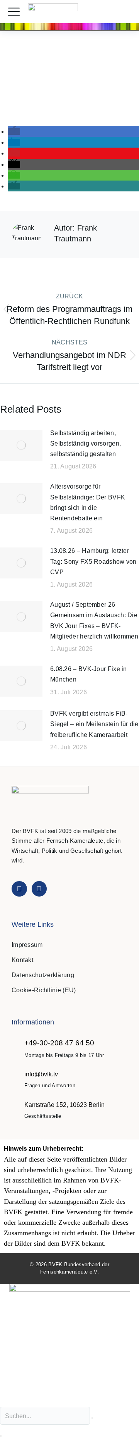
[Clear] (92, 1418)
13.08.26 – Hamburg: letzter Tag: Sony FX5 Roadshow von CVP (93, 561)
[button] (125, 11)
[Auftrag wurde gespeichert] (21, 445)
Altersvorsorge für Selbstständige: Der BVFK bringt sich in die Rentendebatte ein (87, 502)
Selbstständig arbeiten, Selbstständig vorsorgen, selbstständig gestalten (85, 443)
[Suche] (1, 1436)
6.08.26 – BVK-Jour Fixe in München (88, 674)
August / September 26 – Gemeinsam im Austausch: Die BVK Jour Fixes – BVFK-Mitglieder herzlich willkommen (94, 620)
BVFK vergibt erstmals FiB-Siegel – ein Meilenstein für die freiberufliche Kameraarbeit (94, 724)
